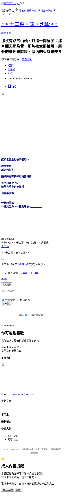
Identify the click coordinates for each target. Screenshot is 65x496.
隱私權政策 (56, 449)
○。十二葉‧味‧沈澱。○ (29, 24)
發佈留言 (7, 303)
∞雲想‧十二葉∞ (30, 273)
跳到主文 (6, 33)
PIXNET (14, 449)
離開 (18, 490)
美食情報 (27, 59)
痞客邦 (21, 264)
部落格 (11, 69)
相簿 (10, 65)
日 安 (12, 86)
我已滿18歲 (8, 490)
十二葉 (5, 246)
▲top (4, 278)
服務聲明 (34, 452)
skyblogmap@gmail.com (21, 394)
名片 (10, 73)
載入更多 (7, 284)
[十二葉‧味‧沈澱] (10, 388)
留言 (28, 264)
